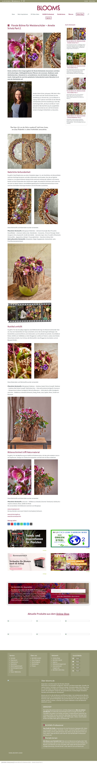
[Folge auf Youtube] (73, 661)
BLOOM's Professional (7, 762)
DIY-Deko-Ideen (35, 14)
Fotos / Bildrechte (16, 672)
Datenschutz (14, 662)
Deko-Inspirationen (23, 14)
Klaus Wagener (36, 660)
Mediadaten (35, 664)
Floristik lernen (61, 14)
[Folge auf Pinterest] (73, 664)
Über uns (71, 14)
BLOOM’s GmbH (36, 658)
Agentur (48, 18)
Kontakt (86, 1)
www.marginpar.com (13, 509)
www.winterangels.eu (14, 514)
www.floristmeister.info (14, 516)
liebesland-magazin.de (59, 664)
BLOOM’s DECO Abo (58, 670)
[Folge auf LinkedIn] (73, 671)
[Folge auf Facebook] (73, 667)
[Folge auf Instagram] (73, 658)
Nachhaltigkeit (36, 662)
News (13, 14)
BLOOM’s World (57, 660)
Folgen (77, 658)
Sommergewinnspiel (17, 668)
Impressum (14, 660)
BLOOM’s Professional (48, 14)
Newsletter (14, 664)
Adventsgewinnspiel (16, 666)
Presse (34, 666)
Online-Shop (92, 1)
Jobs (12, 670)
